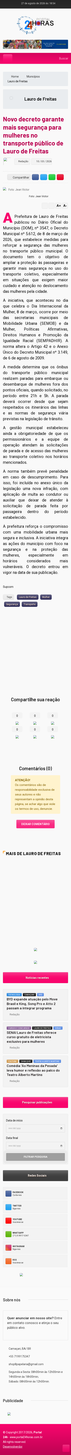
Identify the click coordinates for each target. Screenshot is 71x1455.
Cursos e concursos (18, 1028)
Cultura (12, 1061)
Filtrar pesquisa (35, 1156)
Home (15, 76)
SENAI (58, 1028)
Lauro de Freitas (40, 99)
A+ (59, 205)
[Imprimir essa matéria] (51, 206)
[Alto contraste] (45, 206)
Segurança (12, 604)
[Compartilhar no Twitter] (44, 177)
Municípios (33, 76)
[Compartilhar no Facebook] (35, 177)
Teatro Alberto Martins (47, 1061)
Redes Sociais (37, 1175)
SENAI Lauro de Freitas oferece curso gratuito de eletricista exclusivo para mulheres (31, 1037)
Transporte (30, 604)
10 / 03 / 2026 (44, 161)
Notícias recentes (36, 977)
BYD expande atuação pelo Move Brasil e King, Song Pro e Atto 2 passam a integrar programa (32, 1003)
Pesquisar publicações (36, 1102)
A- (65, 205)
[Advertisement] (35, 644)
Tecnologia (14, 995)
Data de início (14, 1120)
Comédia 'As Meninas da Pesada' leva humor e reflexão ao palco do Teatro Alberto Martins (33, 1070)
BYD (40, 995)
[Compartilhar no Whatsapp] (52, 177)
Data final (12, 1138)
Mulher (46, 597)
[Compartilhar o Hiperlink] (60, 177)
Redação (14, 1014)
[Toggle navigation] (7, 58)
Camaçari (29, 995)
